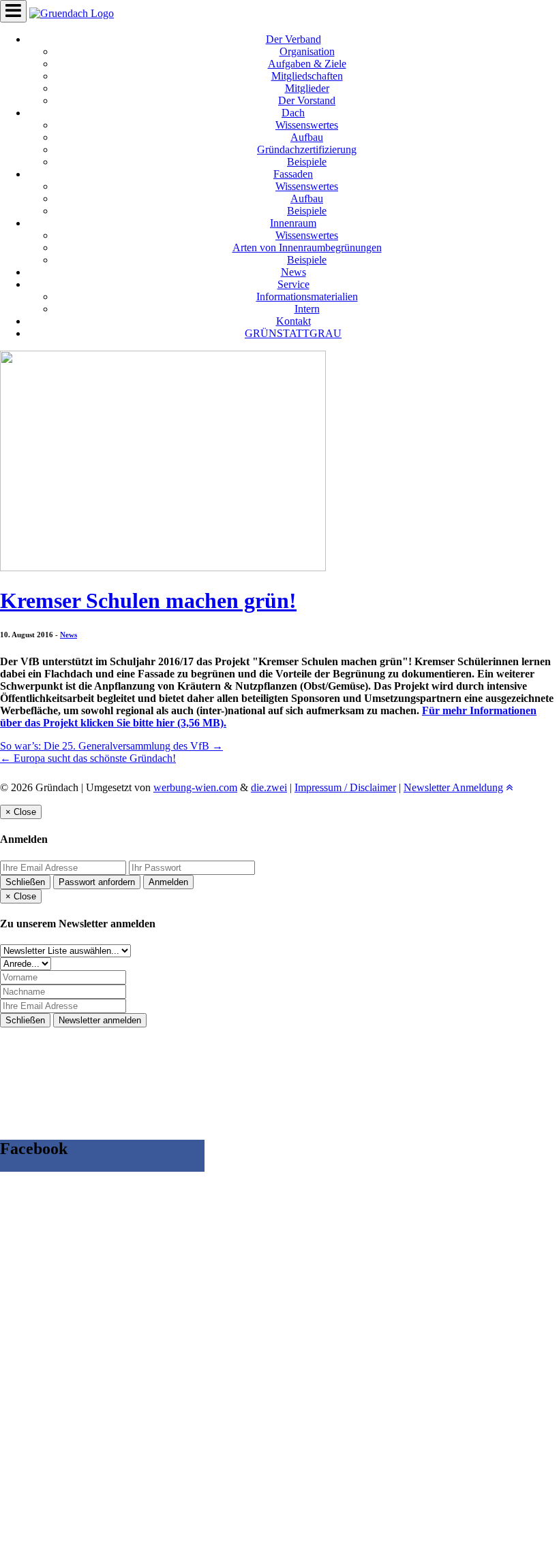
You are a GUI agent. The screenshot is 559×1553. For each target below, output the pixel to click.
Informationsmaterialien (307, 296)
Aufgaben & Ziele (307, 63)
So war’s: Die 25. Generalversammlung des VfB (111, 746)
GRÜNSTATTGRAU (293, 333)
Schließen (25, 882)
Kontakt (293, 321)
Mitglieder (307, 88)
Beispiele (307, 161)
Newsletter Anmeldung (453, 787)
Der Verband (293, 39)
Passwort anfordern (97, 882)
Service (293, 284)
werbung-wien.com (195, 787)
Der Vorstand (306, 100)
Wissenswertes (306, 125)
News (293, 272)
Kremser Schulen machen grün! (148, 600)
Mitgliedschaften (307, 76)
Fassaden (293, 174)
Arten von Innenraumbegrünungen (307, 247)
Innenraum (293, 223)
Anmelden (168, 882)
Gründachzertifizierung (307, 149)
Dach (293, 112)
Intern (307, 309)
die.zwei (269, 787)
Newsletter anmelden (100, 1020)
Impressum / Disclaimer (345, 787)
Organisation (307, 51)
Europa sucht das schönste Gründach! (88, 758)
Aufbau (306, 137)
